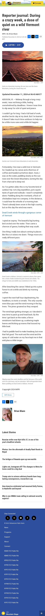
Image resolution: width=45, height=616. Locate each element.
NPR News (8, 395)
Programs (7, 532)
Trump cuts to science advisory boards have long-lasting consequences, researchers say (21, 477)
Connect (7, 546)
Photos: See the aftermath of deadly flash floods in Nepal (22, 450)
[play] (3, 613)
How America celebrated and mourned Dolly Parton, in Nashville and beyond (22, 487)
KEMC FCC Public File (11, 551)
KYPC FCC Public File (11, 570)
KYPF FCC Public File (11, 574)
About (6, 541)
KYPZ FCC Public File (11, 602)
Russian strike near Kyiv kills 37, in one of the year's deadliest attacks (20, 440)
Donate (38, 3)
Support (7, 537)
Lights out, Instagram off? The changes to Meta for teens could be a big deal (22, 468)
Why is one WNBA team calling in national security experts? (22, 497)
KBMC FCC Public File (11, 556)
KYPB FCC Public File (11, 565)
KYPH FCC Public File (11, 579)
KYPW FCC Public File (11, 593)
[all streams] (42, 613)
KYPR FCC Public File (11, 588)
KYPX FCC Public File (11, 598)
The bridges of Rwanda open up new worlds (19, 459)
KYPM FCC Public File (11, 584)
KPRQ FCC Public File (11, 560)
